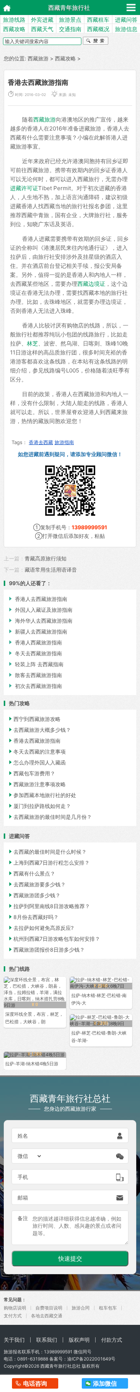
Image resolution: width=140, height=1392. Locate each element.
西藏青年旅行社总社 (60, 1366)
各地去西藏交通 (46, 1315)
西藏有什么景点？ (31, 873)
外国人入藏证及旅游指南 (39, 610)
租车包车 (108, 1308)
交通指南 (70, 29)
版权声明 (79, 1339)
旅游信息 (126, 29)
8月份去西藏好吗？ (33, 917)
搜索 (95, 42)
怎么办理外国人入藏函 (36, 762)
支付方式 (13, 1315)
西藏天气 (42, 29)
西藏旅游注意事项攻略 (36, 784)
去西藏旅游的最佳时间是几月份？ (49, 817)
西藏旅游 (38, 58)
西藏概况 (98, 29)
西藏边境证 (91, 283)
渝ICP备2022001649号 (91, 1359)
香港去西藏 (41, 442)
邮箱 (23, 1197)
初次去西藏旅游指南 (34, 686)
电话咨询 (35, 1383)
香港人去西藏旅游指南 (37, 599)
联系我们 (46, 1339)
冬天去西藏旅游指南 (34, 653)
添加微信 (105, 1383)
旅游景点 (70, 19)
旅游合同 (81, 1308)
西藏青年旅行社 (69, 7)
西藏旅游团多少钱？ (33, 895)
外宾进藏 (42, 19)
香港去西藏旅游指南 (33, 740)
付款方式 (111, 1339)
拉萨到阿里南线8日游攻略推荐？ (48, 906)
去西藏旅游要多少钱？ (36, 884)
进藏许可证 (24, 188)
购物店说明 (15, 1308)
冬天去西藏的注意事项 (36, 751)
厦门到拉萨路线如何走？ (39, 806)
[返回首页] (4, 7)
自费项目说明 (48, 1308)
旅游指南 (64, 442)
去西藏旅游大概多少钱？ (39, 730)
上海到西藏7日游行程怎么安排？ (48, 862)
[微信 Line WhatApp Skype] (30, 1156)
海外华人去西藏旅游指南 (39, 620)
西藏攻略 (14, 29)
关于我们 (14, 1339)
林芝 (32, 343)
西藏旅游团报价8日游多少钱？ (46, 949)
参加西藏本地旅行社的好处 (41, 795)
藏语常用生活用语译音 (51, 569)
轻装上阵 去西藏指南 (35, 664)
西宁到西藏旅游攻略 (33, 719)
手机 (23, 1177)
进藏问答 (126, 19)
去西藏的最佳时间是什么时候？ (47, 851)
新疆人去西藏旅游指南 (37, 631)
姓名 (23, 1135)
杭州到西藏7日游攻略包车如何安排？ (53, 939)
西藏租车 (98, 19)
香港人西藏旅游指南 (34, 642)
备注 (23, 1218)
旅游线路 (14, 19)
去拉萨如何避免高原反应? (40, 928)
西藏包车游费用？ (31, 773)
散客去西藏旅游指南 (34, 675)
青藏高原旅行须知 (45, 558)
